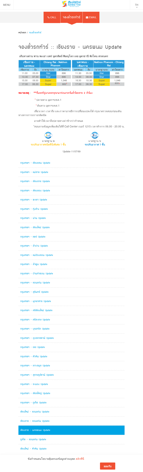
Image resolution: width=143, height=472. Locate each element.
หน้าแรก (22, 32)
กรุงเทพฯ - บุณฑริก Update (35, 329)
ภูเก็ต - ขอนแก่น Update (33, 439)
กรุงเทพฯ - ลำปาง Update (34, 246)
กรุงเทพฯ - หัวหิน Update (33, 356)
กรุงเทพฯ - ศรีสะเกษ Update (35, 320)
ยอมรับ (108, 466)
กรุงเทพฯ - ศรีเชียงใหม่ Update (36, 310)
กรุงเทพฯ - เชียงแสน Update (35, 163)
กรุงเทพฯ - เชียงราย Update (35, 181)
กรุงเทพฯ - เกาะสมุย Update (35, 365)
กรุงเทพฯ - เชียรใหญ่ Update (35, 393)
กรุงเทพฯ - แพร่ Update (32, 237)
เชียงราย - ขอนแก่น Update (35, 421)
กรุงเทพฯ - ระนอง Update (34, 384)
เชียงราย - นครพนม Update (35, 430)
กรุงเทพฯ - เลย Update (32, 347)
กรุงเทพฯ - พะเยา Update (33, 200)
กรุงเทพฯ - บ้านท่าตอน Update (36, 273)
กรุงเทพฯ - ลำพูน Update (33, 264)
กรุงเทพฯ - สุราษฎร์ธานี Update (37, 375)
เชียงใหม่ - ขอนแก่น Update (34, 412)
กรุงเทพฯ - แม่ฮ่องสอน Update (36, 255)
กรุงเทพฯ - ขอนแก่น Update (35, 283)
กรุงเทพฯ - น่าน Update (33, 218)
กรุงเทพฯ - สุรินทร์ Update (34, 292)
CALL (53, 17)
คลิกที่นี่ (80, 458)
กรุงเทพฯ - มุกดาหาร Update (35, 301)
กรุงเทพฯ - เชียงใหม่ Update (35, 227)
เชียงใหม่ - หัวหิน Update (33, 449)
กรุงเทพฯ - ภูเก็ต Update (33, 402)
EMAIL (92, 17)
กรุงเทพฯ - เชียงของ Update (35, 190)
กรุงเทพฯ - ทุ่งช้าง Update (34, 209)
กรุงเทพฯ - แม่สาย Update (34, 172)
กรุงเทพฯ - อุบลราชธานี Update (37, 338)
